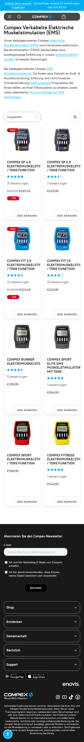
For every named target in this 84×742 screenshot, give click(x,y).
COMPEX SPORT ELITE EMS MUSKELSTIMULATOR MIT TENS (63, 365)
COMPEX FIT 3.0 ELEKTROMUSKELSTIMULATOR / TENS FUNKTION (31, 265)
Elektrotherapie (40, 83)
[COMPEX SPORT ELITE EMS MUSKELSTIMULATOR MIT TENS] (62, 337)
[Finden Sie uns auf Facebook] (77, 697)
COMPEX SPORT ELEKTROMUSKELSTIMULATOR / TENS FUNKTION (31, 459)
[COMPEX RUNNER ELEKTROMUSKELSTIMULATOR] (22, 337)
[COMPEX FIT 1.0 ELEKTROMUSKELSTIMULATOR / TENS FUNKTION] (62, 238)
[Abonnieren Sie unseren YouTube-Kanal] (64, 697)
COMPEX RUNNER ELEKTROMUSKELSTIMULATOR (31, 361)
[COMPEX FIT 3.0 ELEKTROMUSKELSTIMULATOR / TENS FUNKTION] (22, 238)
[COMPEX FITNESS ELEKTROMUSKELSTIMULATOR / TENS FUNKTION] (62, 433)
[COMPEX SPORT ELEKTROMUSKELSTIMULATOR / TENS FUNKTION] (22, 433)
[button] (8, 734)
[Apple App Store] (36, 679)
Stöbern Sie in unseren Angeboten (18, 5)
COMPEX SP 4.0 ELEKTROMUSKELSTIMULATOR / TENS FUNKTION (31, 166)
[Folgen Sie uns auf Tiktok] (71, 697)
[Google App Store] (15, 679)
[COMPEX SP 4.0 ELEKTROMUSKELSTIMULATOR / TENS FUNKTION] (22, 140)
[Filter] (75, 117)
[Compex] (42, 16)
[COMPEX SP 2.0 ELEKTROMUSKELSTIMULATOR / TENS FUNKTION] (62, 140)
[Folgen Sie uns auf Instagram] (57, 697)
